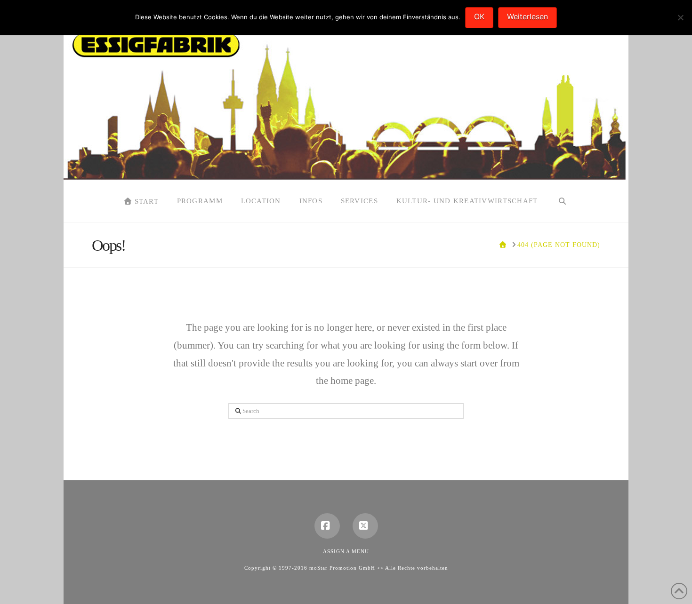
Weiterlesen (527, 16)
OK (479, 16)
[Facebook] (327, 526)
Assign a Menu (346, 551)
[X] (365, 526)
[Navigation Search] (562, 201)
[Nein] (680, 17)
